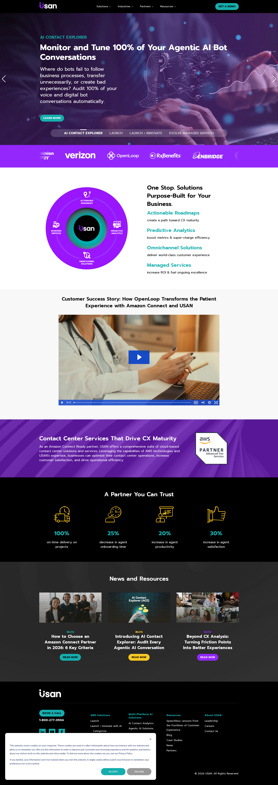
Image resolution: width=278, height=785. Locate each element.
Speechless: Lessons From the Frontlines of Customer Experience (183, 725)
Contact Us (211, 731)
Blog (169, 735)
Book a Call (51, 713)
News (170, 745)
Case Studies (174, 740)
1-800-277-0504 (51, 720)
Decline (139, 771)
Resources (166, 6)
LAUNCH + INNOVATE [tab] (146, 133)
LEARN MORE (52, 118)
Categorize (100, 731)
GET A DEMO (227, 6)
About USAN (213, 715)
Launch (94, 721)
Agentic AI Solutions (141, 728)
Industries (124, 6)
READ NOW (70, 657)
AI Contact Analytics (141, 723)
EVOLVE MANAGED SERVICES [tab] (191, 133)
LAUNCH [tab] (116, 133)
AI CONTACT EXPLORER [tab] (83, 133)
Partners (171, 750)
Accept (113, 771)
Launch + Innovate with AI (106, 726)
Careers (209, 726)
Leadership (211, 721)
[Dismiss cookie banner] (150, 739)
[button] (4, 78)
